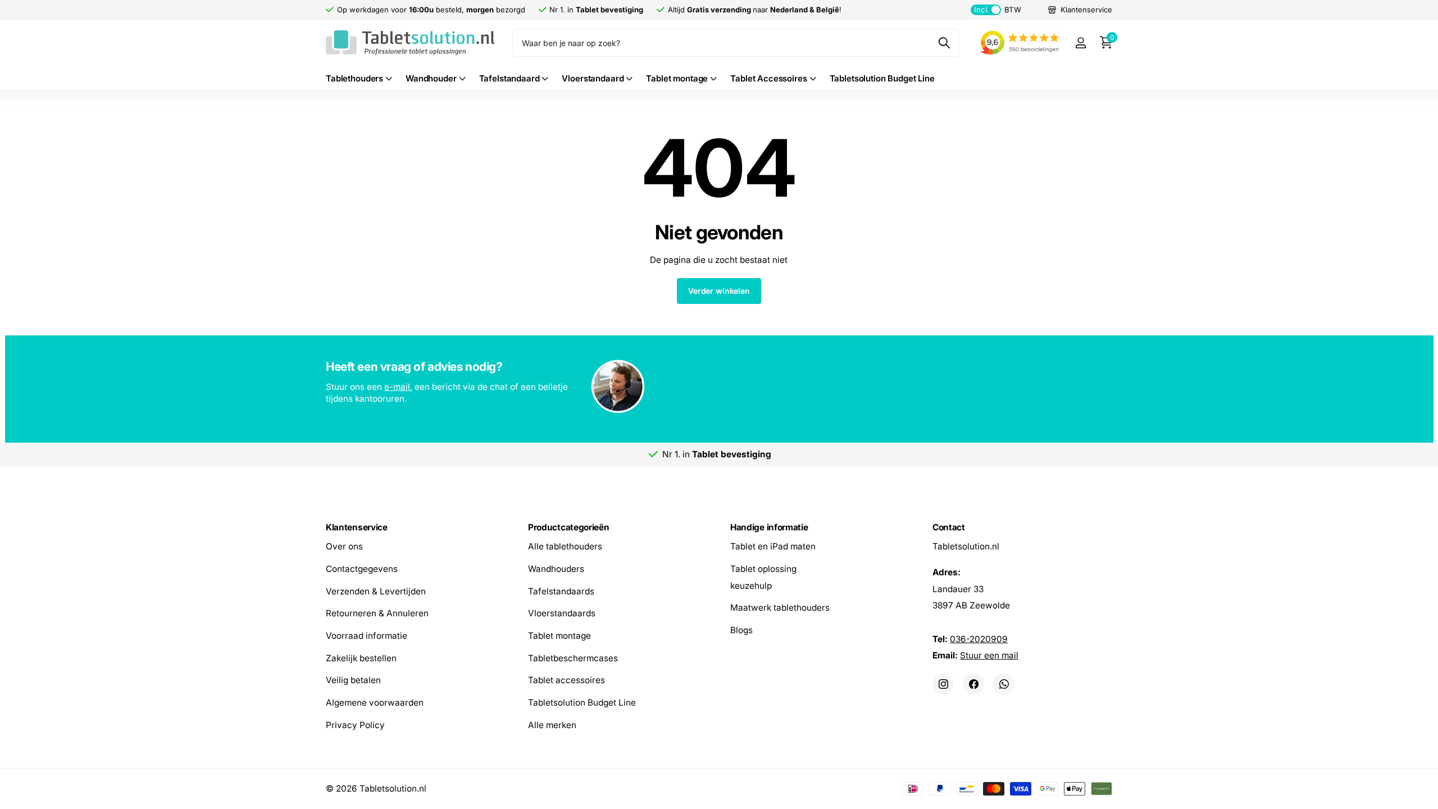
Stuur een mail (989, 655)
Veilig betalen (353, 680)
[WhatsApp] (1003, 683)
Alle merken (552, 724)
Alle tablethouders (565, 546)
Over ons (344, 546)
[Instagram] (943, 683)
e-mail (397, 386)
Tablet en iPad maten (773, 546)
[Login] (1080, 43)
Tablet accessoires (566, 680)
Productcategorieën (568, 527)
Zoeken (944, 43)
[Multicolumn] (719, 388)
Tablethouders (354, 78)
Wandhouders (556, 568)
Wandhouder (431, 78)
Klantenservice (357, 527)
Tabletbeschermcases (573, 657)
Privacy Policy (355, 724)
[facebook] (973, 683)
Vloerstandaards (561, 613)
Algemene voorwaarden (375, 702)
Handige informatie (769, 527)
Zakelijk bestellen (361, 657)
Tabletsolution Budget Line (882, 78)
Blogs (741, 630)
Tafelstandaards (561, 590)
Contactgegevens (362, 568)
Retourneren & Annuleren (377, 613)
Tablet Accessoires (768, 78)
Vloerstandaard (593, 78)
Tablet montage (677, 78)
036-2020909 (979, 638)
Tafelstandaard (509, 78)
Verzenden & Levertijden (376, 590)
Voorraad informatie (366, 635)
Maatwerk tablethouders (780, 607)
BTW (997, 9)
